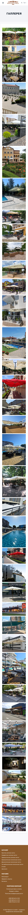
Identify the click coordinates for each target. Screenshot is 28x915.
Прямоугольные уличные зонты (10, 857)
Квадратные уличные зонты (9, 855)
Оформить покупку (7, 879)
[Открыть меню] (3, 3)
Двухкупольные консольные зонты (11, 862)
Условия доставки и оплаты (14, 889)
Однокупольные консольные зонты (11, 859)
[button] (14, 36)
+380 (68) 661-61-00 (14, 900)
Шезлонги (4, 869)
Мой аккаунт (5, 876)
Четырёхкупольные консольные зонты (12, 864)
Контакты (4, 881)
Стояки (4, 866)
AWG (21, 911)
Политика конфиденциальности (14, 893)
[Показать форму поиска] (22, 3)
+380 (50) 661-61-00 (14, 898)
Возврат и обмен (14, 891)
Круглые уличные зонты (8, 853)
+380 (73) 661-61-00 (14, 902)
